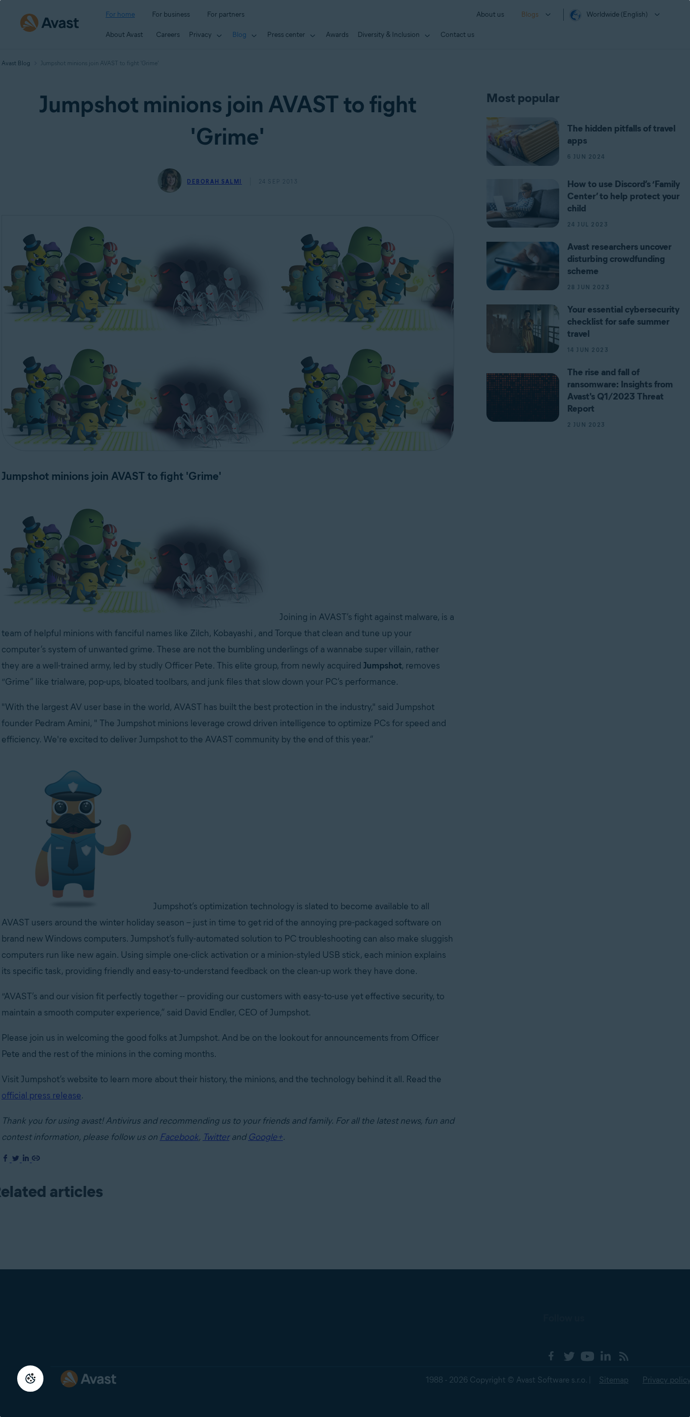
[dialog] (345, 708)
